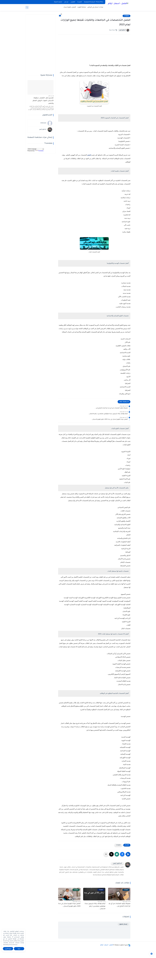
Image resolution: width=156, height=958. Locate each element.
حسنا (19, 948)
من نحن (66, 2)
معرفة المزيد (8, 948)
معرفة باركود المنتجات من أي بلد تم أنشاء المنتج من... (111, 408)
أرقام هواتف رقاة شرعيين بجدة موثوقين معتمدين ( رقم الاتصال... (108, 414)
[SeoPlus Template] (129, 945)
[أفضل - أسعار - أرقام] (118, 5)
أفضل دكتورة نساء (70, 7)
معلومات (126, 15)
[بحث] (27, 7)
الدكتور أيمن (122, 30)
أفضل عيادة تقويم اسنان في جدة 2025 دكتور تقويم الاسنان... (109, 419)
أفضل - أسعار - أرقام (106, 945)
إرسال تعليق (123, 924)
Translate (41, 151)
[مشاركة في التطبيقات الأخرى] (106, 854)
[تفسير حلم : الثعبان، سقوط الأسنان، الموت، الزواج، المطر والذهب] (41, 87)
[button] (122, 854)
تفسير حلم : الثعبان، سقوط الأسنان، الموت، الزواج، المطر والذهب (43, 100)
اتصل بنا (79, 2)
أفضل (89, 155)
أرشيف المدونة (58, 2)
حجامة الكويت (81, 7)
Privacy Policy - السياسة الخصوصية (93, 2)
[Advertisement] (94, 51)
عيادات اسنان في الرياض (95, 7)
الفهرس (73, 2)
